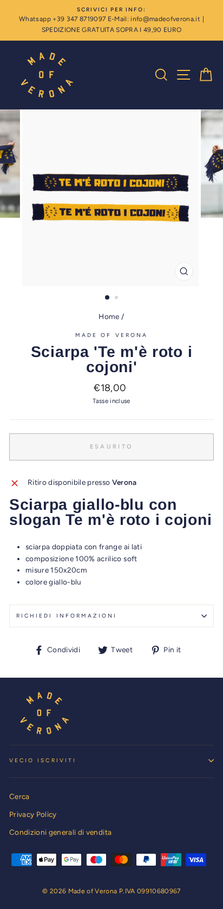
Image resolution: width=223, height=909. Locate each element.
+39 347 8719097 (79, 19)
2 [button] (117, 298)
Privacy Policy (33, 814)
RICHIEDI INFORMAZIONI (66, 615)
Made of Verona (111, 335)
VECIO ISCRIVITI (42, 760)
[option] (111, 20)
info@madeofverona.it (165, 19)
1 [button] (107, 298)
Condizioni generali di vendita (60, 832)
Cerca (19, 796)
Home (109, 316)
